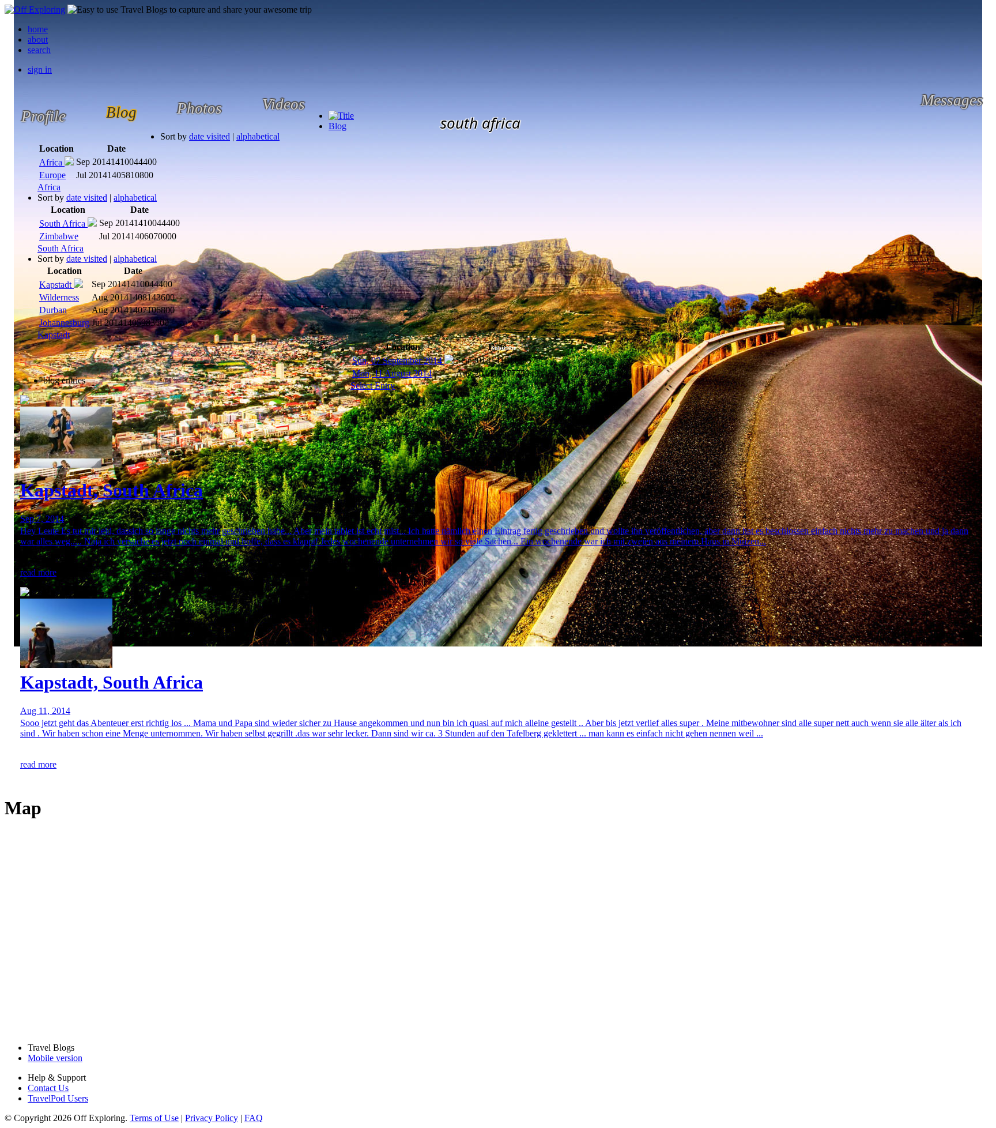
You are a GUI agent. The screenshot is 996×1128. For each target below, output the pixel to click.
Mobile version (55, 1058)
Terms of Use (154, 1118)
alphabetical (258, 136)
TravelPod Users (58, 1098)
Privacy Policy (211, 1118)
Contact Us (48, 1088)
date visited (209, 136)
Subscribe (503, 348)
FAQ (253, 1118)
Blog (337, 126)
